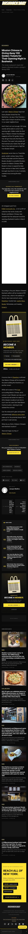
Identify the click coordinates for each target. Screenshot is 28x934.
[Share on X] (6, 80)
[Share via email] (9, 80)
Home (3, 9)
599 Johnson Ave (7, 466)
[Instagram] (4, 924)
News (3, 649)
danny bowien (6, 470)
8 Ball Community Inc (8, 209)
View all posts (12, 492)
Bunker (4, 304)
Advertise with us (12, 897)
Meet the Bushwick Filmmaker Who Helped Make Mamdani (14, 920)
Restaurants (9, 9)
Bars (3, 725)
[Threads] (15, 924)
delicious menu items (18, 414)
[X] (12, 924)
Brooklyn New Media (14, 914)
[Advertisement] (14, 29)
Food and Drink (6, 688)
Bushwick (17, 466)
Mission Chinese (13, 112)
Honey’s (4, 307)
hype (18, 390)
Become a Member (14, 195)
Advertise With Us (14, 452)
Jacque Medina (14, 489)
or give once (14, 609)
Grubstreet (5, 153)
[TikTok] (8, 924)
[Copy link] (12, 80)
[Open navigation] (25, 3)
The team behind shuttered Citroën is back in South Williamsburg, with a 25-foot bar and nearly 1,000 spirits (14, 809)
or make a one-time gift (14, 369)
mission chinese (17, 470)
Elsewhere (5, 301)
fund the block (22, 927)
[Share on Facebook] (3, 80)
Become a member (11, 364)
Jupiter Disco (21, 301)
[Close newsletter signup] (26, 931)
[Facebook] (19, 924)
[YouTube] (23, 924)
